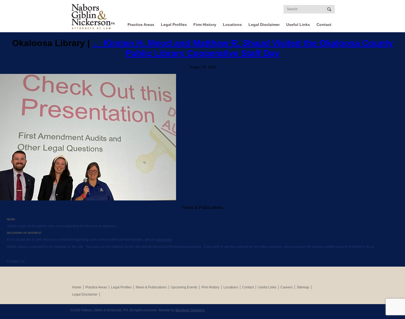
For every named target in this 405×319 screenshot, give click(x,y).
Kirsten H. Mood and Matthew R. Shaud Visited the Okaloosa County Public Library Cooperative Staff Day (242, 48)
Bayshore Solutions (190, 310)
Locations (232, 24)
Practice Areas (141, 24)
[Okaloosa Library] (202, 137)
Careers (286, 287)
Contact (324, 24)
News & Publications (151, 287)
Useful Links (298, 24)
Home (76, 287)
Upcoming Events (184, 287)
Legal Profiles (174, 24)
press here (164, 240)
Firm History (204, 24)
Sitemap (303, 287)
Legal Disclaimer (264, 24)
